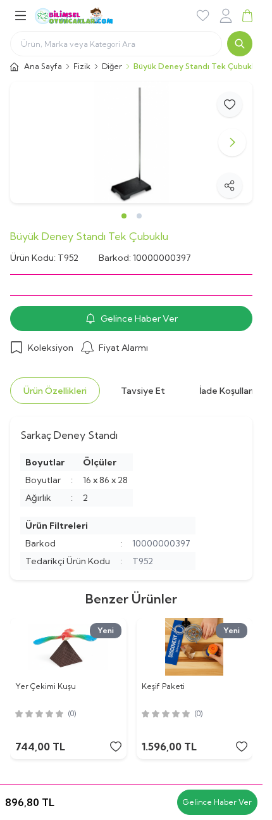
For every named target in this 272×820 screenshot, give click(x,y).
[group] (131, 142)
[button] (30, 142)
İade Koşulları (226, 390)
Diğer (112, 66)
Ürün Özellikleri (55, 390)
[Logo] (89, 16)
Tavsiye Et (143, 390)
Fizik (81, 66)
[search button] (239, 43)
